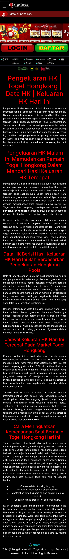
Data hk (7, 276)
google (26, 529)
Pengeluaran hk (11, 108)
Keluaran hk (9, 356)
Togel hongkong (12, 443)
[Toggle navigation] (4, 6)
